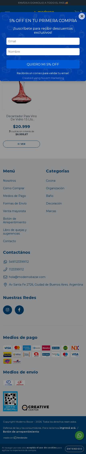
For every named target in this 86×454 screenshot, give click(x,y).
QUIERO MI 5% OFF (43, 64)
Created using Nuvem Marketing (43, 78)
